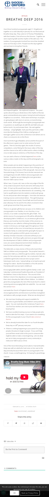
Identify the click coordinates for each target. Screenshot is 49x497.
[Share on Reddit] (33, 423)
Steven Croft (32, 406)
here (35, 156)
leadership (31, 411)
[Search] (37, 4)
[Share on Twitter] (16, 423)
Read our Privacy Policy (30, 493)
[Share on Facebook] (8, 423)
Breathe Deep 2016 (24, 19)
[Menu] (42, 4)
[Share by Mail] (41, 423)
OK (14, 493)
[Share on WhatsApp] (25, 423)
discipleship (22, 411)
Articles (24, 16)
